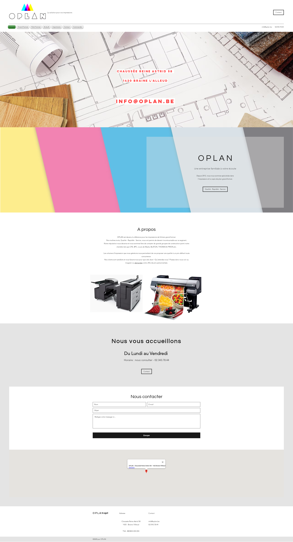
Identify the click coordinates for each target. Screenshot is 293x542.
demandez (138, 263)
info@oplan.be (267, 27)
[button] (56, 27)
